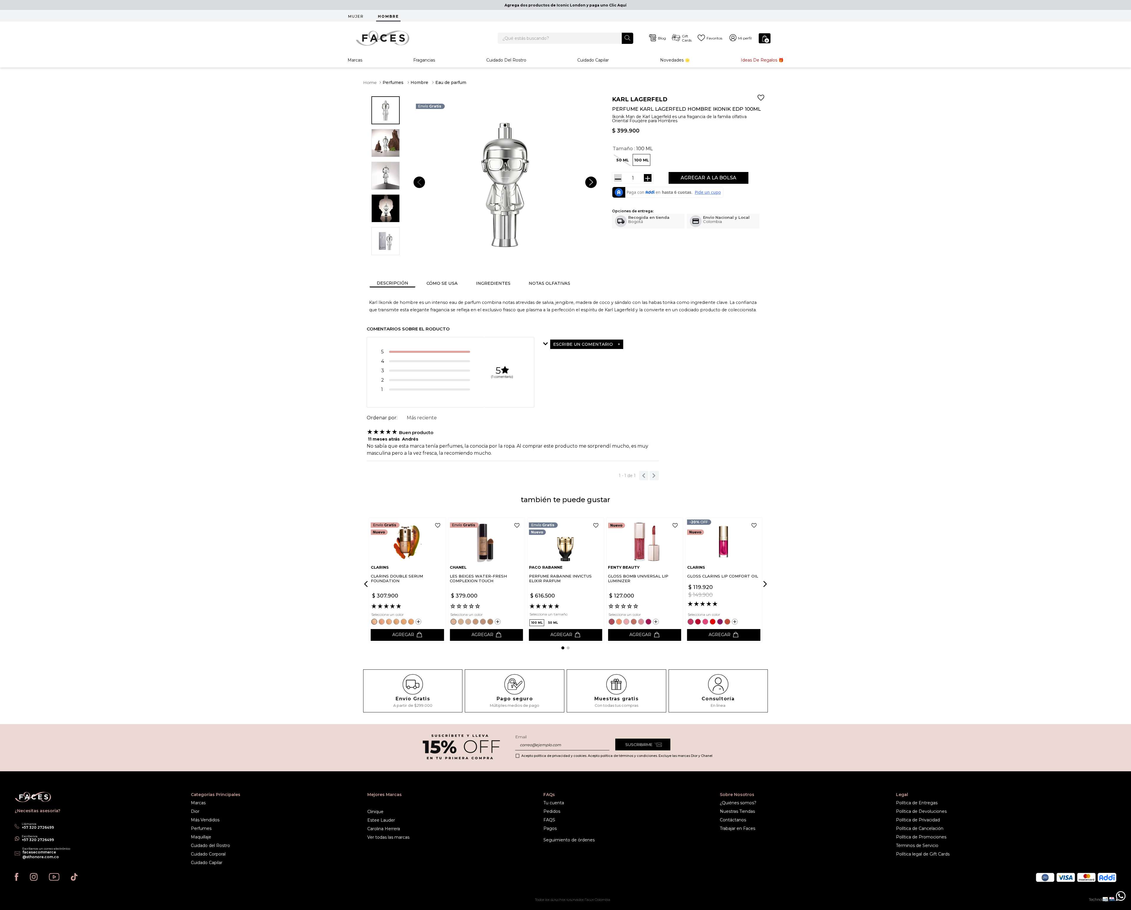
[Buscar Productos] (627, 38)
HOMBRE (388, 16)
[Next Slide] (764, 584)
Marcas (355, 60)
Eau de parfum (450, 82)
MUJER (356, 16)
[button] (641, 160)
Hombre (419, 82)
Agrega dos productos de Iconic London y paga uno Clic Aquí (565, 5)
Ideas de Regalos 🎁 (762, 60)
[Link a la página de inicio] (370, 82)
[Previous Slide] (367, 584)
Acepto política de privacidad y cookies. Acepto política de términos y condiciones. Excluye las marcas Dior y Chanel (616, 756)
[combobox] (565, 38)
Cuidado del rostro (506, 60)
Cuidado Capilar (593, 60)
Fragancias (424, 60)
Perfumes (393, 82)
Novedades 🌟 (675, 60)
